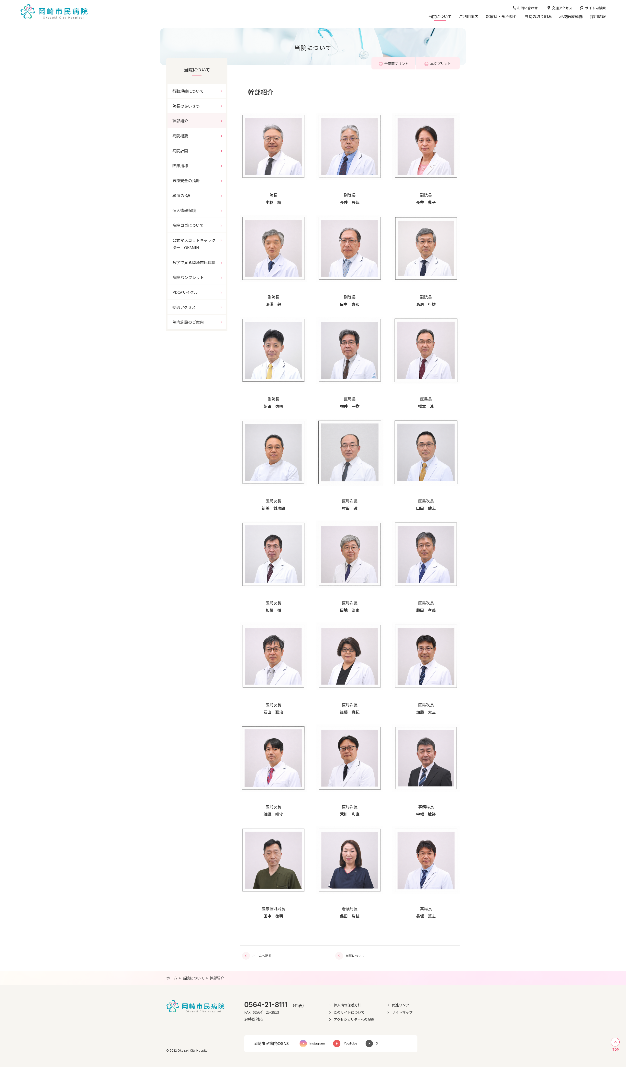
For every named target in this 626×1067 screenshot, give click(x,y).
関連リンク (400, 1004)
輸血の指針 (182, 195)
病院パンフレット (188, 277)
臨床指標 (180, 165)
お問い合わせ (527, 7)
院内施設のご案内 (188, 322)
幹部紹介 (180, 121)
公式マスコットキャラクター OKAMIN (193, 243)
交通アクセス (562, 7)
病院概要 (180, 136)
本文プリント (440, 63)
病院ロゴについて (188, 225)
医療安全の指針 (186, 180)
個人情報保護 (184, 210)
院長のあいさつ (186, 106)
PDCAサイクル (185, 292)
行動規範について (188, 91)
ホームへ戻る (261, 955)
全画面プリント (396, 63)
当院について (197, 69)
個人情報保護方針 (347, 1004)
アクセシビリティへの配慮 (354, 1019)
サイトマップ (402, 1012)
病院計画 (180, 151)
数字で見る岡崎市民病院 (193, 262)
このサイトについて (349, 1012)
